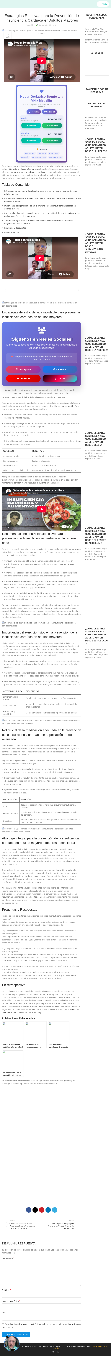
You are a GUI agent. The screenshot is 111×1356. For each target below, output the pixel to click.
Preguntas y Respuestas (15, 228)
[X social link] (35, 1210)
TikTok (61, 378)
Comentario (8, 1258)
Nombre (6, 1289)
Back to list (41, 1224)
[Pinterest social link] (41, 1210)
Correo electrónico (11, 1301)
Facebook (61, 369)
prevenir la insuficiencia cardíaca (30, 172)
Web (4, 1312)
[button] (5, 290)
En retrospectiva (11, 232)
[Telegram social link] (54, 1210)
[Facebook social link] (28, 1210)
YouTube (25, 378)
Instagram (25, 369)
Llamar (32, 125)
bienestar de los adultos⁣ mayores (24, 169)
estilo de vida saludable (63, 406)
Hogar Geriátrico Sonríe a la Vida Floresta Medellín (96, 41)
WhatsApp (53, 125)
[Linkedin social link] (48, 1210)
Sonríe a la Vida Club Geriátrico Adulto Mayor (96, 30)
